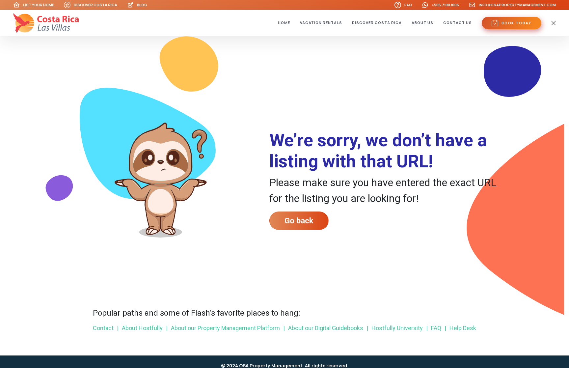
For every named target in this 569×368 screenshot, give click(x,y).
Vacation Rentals (321, 22)
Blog (142, 4)
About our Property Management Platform (223, 328)
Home (284, 22)
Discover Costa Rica (95, 4)
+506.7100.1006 (445, 4)
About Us (422, 22)
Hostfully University (394, 328)
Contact (103, 328)
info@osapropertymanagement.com (517, 4)
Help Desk (460, 328)
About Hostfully (140, 328)
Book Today (516, 22)
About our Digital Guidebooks (323, 328)
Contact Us (457, 22)
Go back (298, 220)
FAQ (408, 4)
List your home (38, 4)
